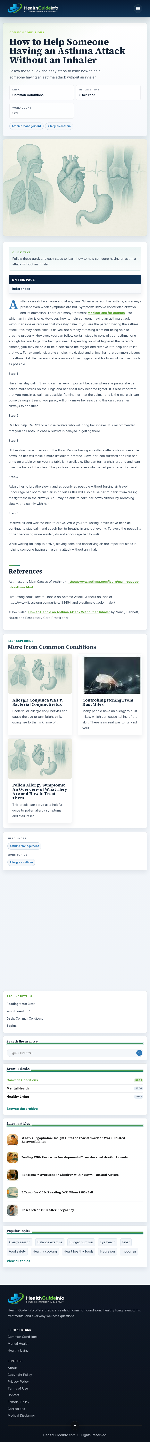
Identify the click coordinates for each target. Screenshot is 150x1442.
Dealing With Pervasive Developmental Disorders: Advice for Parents (74, 1157)
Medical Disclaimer (21, 1415)
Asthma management (26, 126)
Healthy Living (74, 1096)
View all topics (18, 1261)
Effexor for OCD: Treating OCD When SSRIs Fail (57, 1192)
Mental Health (74, 1088)
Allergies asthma (59, 126)
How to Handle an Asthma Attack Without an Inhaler (69, 612)
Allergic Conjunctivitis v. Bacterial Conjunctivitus (37, 702)
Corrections (16, 1409)
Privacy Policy (18, 1381)
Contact (13, 1395)
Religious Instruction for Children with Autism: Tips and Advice (70, 1175)
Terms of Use (18, 1388)
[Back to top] (75, 1425)
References (21, 289)
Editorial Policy (18, 1402)
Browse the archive (22, 1109)
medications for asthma (106, 313)
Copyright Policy (20, 1375)
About (12, 1368)
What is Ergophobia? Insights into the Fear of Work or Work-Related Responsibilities (73, 1140)
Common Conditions (26, 32)
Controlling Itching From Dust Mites (107, 702)
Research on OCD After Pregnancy (47, 1210)
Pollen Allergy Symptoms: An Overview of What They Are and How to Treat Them (39, 791)
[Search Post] (139, 1053)
